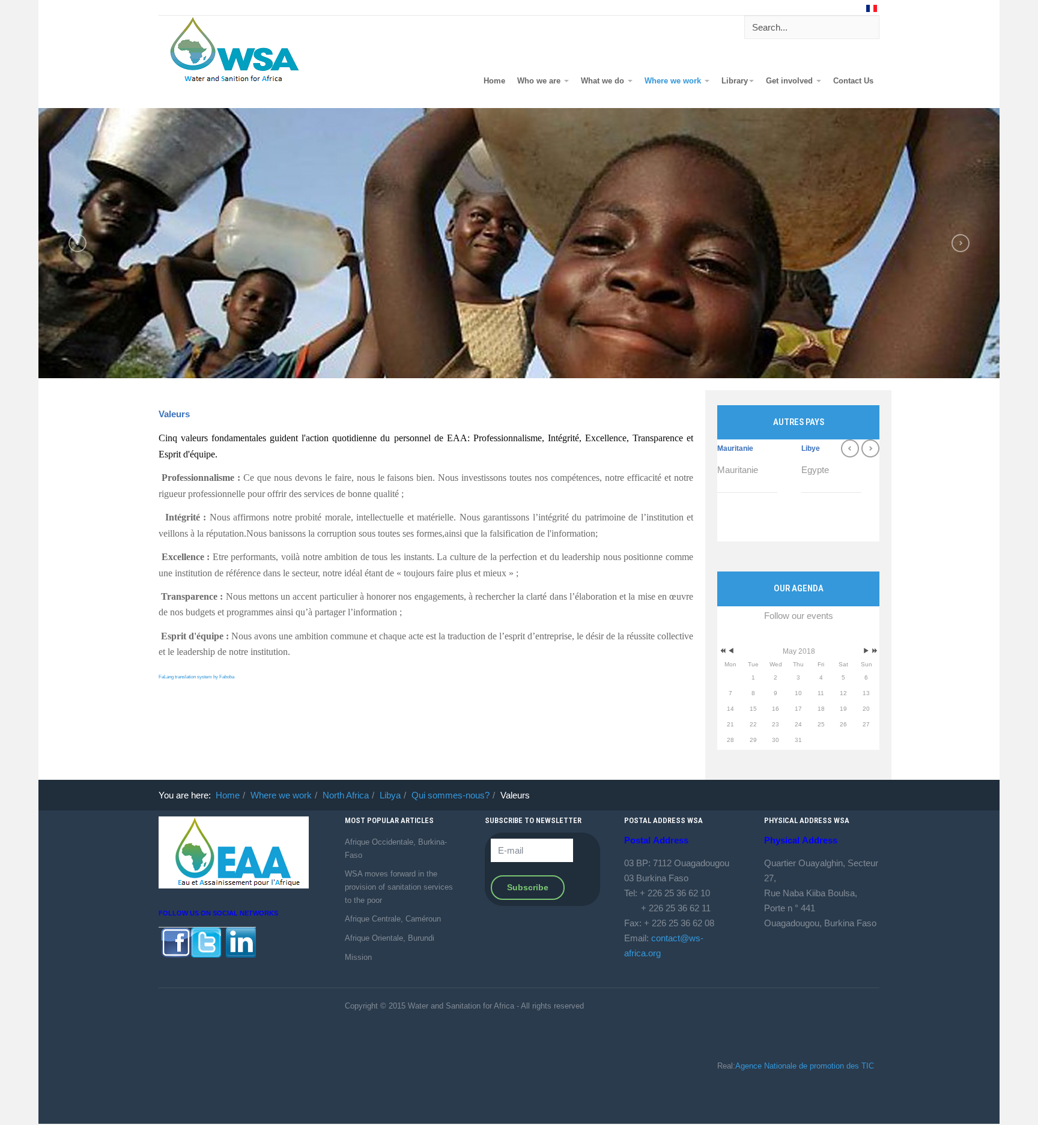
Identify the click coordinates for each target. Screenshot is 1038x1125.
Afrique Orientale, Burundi (389, 938)
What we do (604, 81)
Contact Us (853, 81)
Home (494, 81)
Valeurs (174, 414)
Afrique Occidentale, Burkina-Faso (396, 848)
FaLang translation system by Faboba (196, 677)
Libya (390, 795)
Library (734, 81)
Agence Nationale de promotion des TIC (804, 1065)
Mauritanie (735, 448)
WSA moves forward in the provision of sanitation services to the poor (399, 886)
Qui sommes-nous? (450, 795)
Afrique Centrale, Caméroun (393, 918)
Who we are (540, 81)
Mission (358, 957)
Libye (810, 448)
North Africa (346, 795)
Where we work (674, 81)
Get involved (790, 81)
